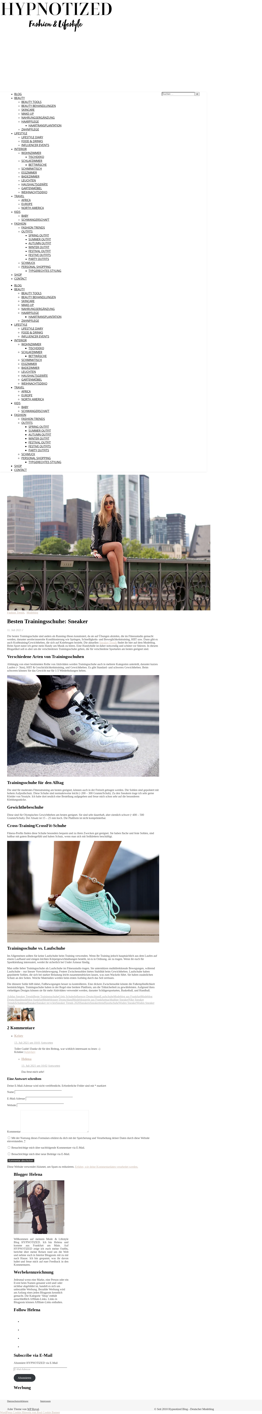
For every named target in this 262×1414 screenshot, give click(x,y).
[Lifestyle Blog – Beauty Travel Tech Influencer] (56, 32)
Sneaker (32, 1002)
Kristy (18, 1036)
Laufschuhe (107, 996)
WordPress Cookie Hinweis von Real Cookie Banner (30, 1412)
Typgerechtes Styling (45, 271)
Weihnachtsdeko (34, 192)
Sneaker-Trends (108, 642)
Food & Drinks (32, 141)
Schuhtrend (21, 1002)
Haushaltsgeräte (34, 184)
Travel (19, 196)
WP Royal (33, 1409)
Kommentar (13, 1131)
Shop (18, 275)
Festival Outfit (40, 251)
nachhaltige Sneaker (117, 999)
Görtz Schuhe (66, 996)
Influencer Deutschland (87, 996)
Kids (17, 212)
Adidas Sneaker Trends (20, 996)
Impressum (45, 1401)
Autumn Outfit (40, 243)
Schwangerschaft (35, 220)
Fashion (20, 224)
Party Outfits (39, 259)
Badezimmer (30, 176)
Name (10, 1091)
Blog (18, 94)
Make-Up (27, 114)
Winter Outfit (39, 247)
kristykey (30, 1051)
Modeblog (32, 612)
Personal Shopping (36, 267)
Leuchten (28, 180)
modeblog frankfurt (32, 999)
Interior (20, 149)
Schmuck (28, 263)
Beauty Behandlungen (38, 106)
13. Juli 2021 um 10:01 (27, 1042)
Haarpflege (30, 121)
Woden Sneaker (128, 1002)
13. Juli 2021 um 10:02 (34, 1065)
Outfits (27, 231)
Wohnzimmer (31, 153)
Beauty (19, 98)
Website (11, 1105)
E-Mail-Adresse (16, 1098)
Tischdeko (36, 157)
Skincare (28, 110)
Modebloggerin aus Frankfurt (89, 999)
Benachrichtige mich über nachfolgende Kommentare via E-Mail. (48, 1147)
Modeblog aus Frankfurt (127, 996)
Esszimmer (29, 173)
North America (32, 208)
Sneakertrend (97, 1002)
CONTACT (20, 279)
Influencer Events (35, 145)
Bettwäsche (38, 165)
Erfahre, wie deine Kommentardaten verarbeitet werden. (106, 1166)
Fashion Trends (33, 228)
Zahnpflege (30, 129)
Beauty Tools (31, 102)
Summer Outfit (40, 239)
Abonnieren (24, 1377)
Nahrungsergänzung (38, 118)
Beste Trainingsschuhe (46, 996)
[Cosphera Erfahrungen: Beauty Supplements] (28, 1020)
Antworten (47, 1042)
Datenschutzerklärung (17, 1401)
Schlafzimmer (31, 161)
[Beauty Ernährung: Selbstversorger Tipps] (14, 1020)
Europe (26, 204)
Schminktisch (31, 169)
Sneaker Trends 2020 (68, 1002)
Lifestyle (20, 133)
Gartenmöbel (31, 188)
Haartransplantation (45, 125)
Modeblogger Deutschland (58, 999)
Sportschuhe (112, 1002)
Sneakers (85, 1002)
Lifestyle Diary (32, 137)
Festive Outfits (40, 255)
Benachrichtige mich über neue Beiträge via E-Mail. (40, 1154)
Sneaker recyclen (46, 1002)
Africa (26, 200)
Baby (24, 216)
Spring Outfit (39, 235)
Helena (26, 1059)
